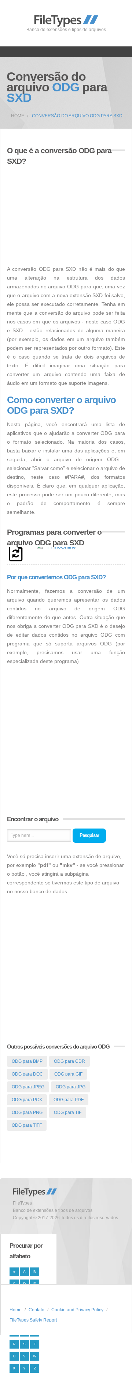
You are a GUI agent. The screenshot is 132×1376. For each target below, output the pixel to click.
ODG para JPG (70, 1086)
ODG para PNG (27, 1112)
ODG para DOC (27, 1074)
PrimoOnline (61, 547)
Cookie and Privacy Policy (77, 1309)
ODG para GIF (68, 1074)
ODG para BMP (27, 1061)
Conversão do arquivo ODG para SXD (77, 115)
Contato (36, 1309)
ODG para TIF (67, 1112)
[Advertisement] (68, 211)
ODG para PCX (27, 1099)
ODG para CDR (69, 1061)
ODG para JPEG (28, 1086)
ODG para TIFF (27, 1125)
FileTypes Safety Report (33, 1320)
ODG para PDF (69, 1099)
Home (17, 115)
